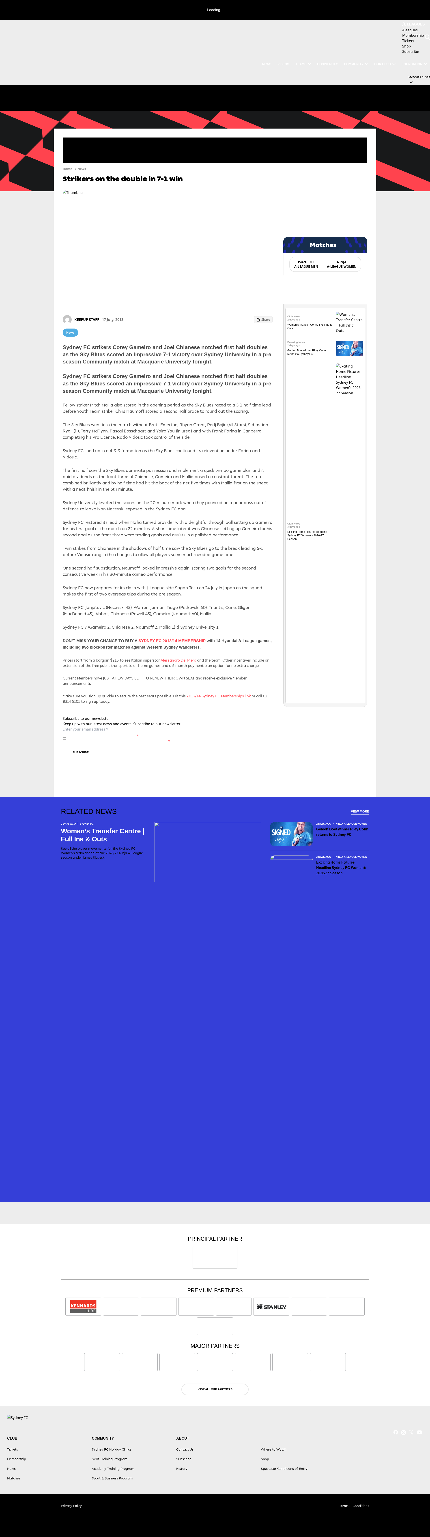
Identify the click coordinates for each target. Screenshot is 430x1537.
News (266, 64)
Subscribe (81, 752)
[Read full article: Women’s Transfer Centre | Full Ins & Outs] (349, 322)
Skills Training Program (109, 1459)
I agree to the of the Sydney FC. (103, 736)
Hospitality (327, 64)
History (181, 1468)
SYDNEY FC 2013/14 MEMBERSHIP (172, 640)
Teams (300, 64)
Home (67, 169)
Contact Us (185, 1449)
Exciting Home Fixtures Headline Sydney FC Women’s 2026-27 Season (307, 535)
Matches (13, 1478)
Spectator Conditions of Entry (284, 1468)
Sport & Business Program (112, 1478)
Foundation (412, 64)
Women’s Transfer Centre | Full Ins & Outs (102, 835)
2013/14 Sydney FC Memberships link (219, 696)
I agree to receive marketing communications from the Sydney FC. (119, 741)
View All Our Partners (215, 1389)
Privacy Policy (99, 736)
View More (360, 811)
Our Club (382, 64)
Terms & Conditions (354, 1506)
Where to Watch (273, 1449)
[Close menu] (416, 1523)
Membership (16, 1459)
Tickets (12, 1449)
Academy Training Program (113, 1468)
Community (353, 64)
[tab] (305, 264)
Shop (265, 1459)
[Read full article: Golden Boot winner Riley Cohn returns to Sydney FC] (349, 348)
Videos (283, 64)
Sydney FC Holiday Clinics (111, 1449)
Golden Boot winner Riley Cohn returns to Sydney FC (342, 831)
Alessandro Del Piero (179, 660)
